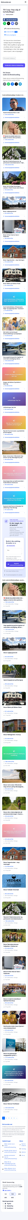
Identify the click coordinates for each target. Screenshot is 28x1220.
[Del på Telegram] (20, 84)
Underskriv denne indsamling (14, 65)
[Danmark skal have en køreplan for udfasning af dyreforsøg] (14, 502)
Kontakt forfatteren (10, 58)
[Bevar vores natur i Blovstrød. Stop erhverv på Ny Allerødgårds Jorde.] (14, 452)
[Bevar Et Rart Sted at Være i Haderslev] (14, 231)
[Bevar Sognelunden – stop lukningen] (14, 256)
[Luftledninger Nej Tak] (14, 403)
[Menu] (25, 2)
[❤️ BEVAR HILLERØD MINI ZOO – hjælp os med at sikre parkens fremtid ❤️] (14, 132)
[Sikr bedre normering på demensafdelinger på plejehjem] (14, 328)
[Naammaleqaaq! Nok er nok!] (14, 108)
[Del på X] (8, 23)
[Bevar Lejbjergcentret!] (14, 207)
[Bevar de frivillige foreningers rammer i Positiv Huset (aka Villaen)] (14, 183)
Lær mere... (8, 1190)
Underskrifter (11, 32)
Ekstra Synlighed (11, 35)
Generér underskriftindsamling (16, 564)
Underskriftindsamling (13, 28)
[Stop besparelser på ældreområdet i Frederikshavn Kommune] (14, 477)
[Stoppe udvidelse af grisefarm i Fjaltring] (14, 379)
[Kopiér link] (16, 23)
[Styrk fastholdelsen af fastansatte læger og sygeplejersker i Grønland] (14, 303)
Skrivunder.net (6, 2)
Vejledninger (6, 1141)
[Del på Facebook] (12, 84)
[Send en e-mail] (12, 23)
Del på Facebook (11, 20)
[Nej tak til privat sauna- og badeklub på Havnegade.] (14, 427)
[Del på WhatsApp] (4, 23)
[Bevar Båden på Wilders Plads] (14, 279)
